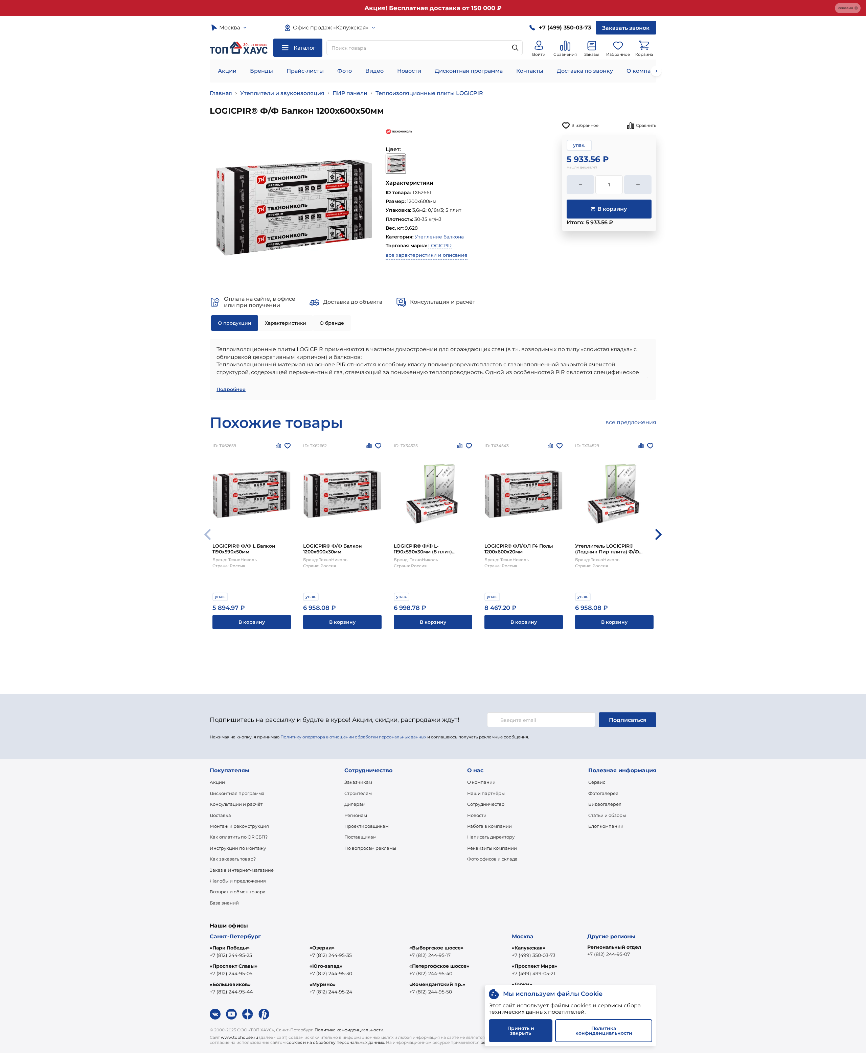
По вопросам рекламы (370, 848)
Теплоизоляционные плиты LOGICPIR (429, 93)
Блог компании (605, 826)
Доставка (220, 815)
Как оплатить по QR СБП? (239, 837)
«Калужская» (528, 948)
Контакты (529, 71)
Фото (344, 71)
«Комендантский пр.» (437, 984)
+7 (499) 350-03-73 (533, 955)
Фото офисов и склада (492, 859)
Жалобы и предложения (238, 881)
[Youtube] (231, 1014)
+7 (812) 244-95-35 (331, 955)
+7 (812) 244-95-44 (231, 992)
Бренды (261, 71)
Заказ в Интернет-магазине (242, 870)
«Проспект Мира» (534, 966)
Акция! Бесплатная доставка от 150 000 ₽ (433, 8)
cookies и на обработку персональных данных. (336, 1042)
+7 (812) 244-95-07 (608, 954)
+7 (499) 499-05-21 (533, 973)
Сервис (596, 782)
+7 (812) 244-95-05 (231, 973)
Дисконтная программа (469, 71)
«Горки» (522, 984)
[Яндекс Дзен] (247, 1014)
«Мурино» (323, 984)
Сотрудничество (485, 804)
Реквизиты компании (492, 848)
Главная (221, 93)
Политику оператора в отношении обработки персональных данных (353, 736)
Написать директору (491, 837)
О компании (644, 71)
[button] (658, 534)
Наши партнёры (486, 793)
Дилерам (354, 804)
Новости (409, 71)
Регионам (355, 815)
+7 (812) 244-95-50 (430, 992)
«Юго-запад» (326, 966)
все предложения (631, 422)
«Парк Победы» (230, 948)
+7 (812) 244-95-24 (331, 992)
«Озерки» (322, 948)
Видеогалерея (604, 804)
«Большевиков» (230, 984)
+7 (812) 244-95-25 (231, 955)
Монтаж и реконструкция (239, 826)
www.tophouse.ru (239, 1037)
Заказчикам (358, 782)
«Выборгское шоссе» (436, 948)
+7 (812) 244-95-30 (331, 973)
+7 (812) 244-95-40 (430, 973)
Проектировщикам (366, 826)
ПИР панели (350, 93)
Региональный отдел (614, 947)
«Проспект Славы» (233, 966)
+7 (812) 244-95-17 (430, 955)
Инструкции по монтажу (238, 848)
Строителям (358, 793)
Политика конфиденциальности (349, 1029)
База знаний (224, 903)
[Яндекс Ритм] (263, 1014)
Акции (227, 71)
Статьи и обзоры (607, 815)
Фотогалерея (603, 793)
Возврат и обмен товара (238, 891)
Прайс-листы (305, 71)
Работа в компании (489, 826)
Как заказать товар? (233, 859)
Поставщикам (360, 837)
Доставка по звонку (585, 71)
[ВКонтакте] (215, 1014)
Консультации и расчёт (236, 804)
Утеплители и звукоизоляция (282, 93)
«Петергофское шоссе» (439, 966)
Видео (374, 71)
